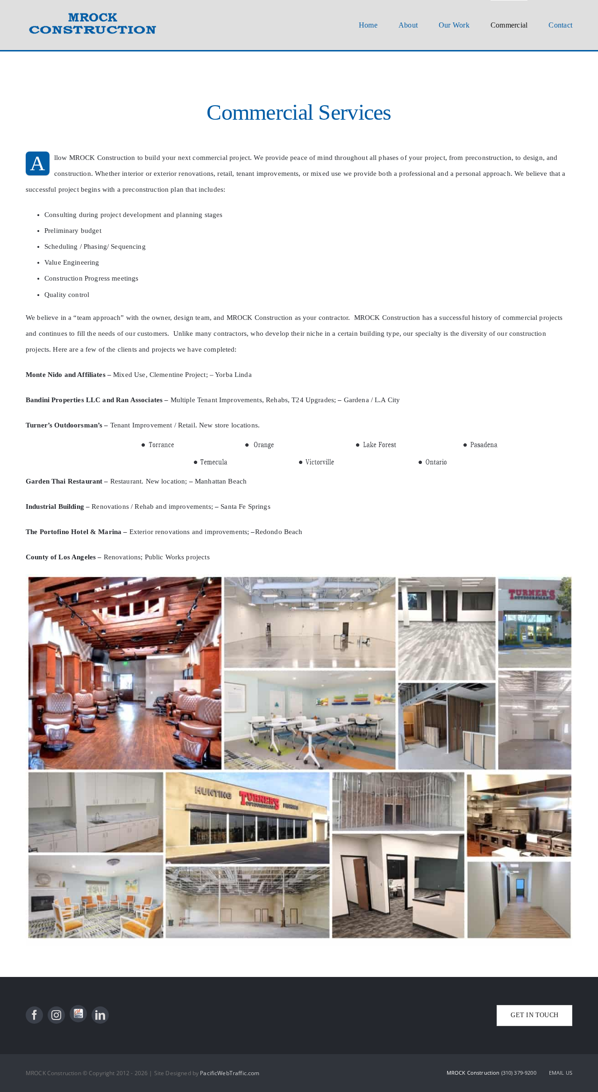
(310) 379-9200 (519, 1072)
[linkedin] (100, 1015)
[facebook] (34, 1015)
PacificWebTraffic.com (229, 1073)
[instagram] (56, 1015)
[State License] (78, 1013)
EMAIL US (560, 1072)
